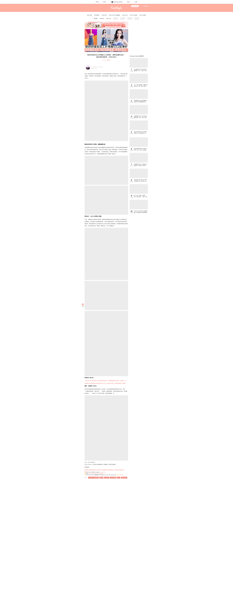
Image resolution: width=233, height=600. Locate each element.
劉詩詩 (106, 477)
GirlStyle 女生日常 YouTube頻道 (95, 473)
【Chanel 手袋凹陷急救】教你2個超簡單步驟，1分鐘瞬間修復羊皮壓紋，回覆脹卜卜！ (106, 380)
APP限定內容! (96, 15)
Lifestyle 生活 (124, 15)
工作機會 (135, 1)
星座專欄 (95, 18)
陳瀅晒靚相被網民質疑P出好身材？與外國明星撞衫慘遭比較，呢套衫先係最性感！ (105, 469)
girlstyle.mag (103, 472)
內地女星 (113, 477)
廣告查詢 (128, 1)
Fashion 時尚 (104, 15)
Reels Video (108, 18)
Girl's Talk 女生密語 (133, 15)
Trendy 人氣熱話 (142, 15)
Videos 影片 (102, 18)
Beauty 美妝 (89, 15)
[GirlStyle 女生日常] (116, 8)
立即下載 (121, 474)
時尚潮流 (124, 477)
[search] (140, 6)
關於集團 (97, 1)
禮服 (101, 477)
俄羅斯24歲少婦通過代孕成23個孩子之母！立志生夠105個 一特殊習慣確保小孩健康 (105, 383)
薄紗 (118, 477)
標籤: (86, 477)
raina (94, 66)
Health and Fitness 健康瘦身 (114, 15)
